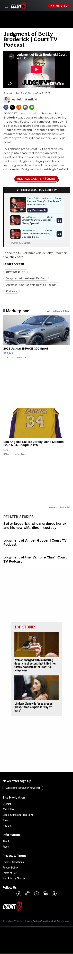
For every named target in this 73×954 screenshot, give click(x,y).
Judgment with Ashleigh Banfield (26, 278)
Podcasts (11, 291)
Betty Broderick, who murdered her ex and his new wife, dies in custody (35, 526)
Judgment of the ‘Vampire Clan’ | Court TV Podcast (35, 559)
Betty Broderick (15, 271)
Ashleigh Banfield (24, 99)
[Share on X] (12, 107)
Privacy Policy (10, 867)
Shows (6, 820)
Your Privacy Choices (14, 878)
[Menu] (6, 6)
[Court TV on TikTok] (54, 893)
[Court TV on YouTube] (45, 893)
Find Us (7, 825)
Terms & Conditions (13, 862)
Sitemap (7, 804)
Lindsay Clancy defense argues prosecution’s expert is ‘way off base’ (33, 707)
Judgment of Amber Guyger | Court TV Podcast (35, 543)
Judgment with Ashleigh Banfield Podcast (31, 284)
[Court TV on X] (36, 893)
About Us (7, 841)
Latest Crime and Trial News (18, 814)
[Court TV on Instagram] (27, 893)
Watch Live (59, 5)
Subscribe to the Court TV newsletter (23, 787)
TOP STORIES (25, 627)
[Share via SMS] (31, 107)
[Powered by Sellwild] (65, 507)
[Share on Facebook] (5, 107)
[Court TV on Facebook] (18, 893)
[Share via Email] (25, 107)
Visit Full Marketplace (58, 311)
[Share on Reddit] (18, 107)
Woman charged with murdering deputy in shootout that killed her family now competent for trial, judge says (35, 665)
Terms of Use (10, 873)
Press (6, 846)
